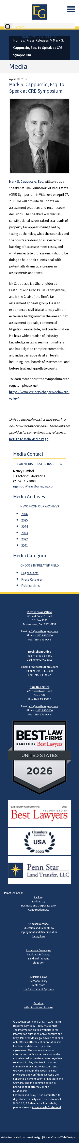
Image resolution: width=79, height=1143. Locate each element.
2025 (24, 520)
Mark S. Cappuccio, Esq (26, 181)
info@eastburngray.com (43, 631)
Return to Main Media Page (28, 439)
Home (17, 40)
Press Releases (37, 40)
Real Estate (38, 985)
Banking (38, 897)
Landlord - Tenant (38, 958)
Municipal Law (38, 977)
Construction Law (38, 909)
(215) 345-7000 (44, 635)
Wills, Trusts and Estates (38, 1007)
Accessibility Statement (46, 1107)
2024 (24, 526)
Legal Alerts (29, 573)
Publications (30, 585)
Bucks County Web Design (59, 1137)
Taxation (39, 1003)
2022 (24, 539)
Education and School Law (38, 928)
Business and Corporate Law (38, 905)
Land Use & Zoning (38, 954)
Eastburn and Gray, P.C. (36, 1021)
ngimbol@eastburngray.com (34, 486)
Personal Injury (38, 981)
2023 (24, 533)
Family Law (38, 936)
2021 (24, 545)
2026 (24, 514)
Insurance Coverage (38, 950)
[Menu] (71, 9)
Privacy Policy (34, 1025)
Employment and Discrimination (39, 932)
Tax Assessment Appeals (38, 989)
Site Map (51, 1025)
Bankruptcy (38, 901)
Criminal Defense (38, 924)
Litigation (38, 962)
